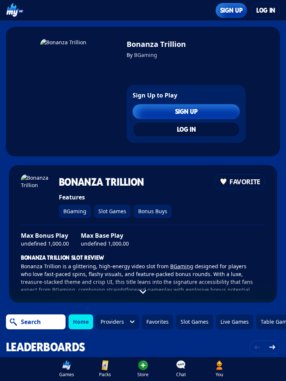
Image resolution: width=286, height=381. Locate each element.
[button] (143, 369)
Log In (265, 10)
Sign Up (231, 10)
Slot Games (112, 211)
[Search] (13, 321)
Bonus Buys (152, 211)
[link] (67, 369)
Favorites (157, 321)
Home (81, 321)
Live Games (234, 321)
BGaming (145, 54)
